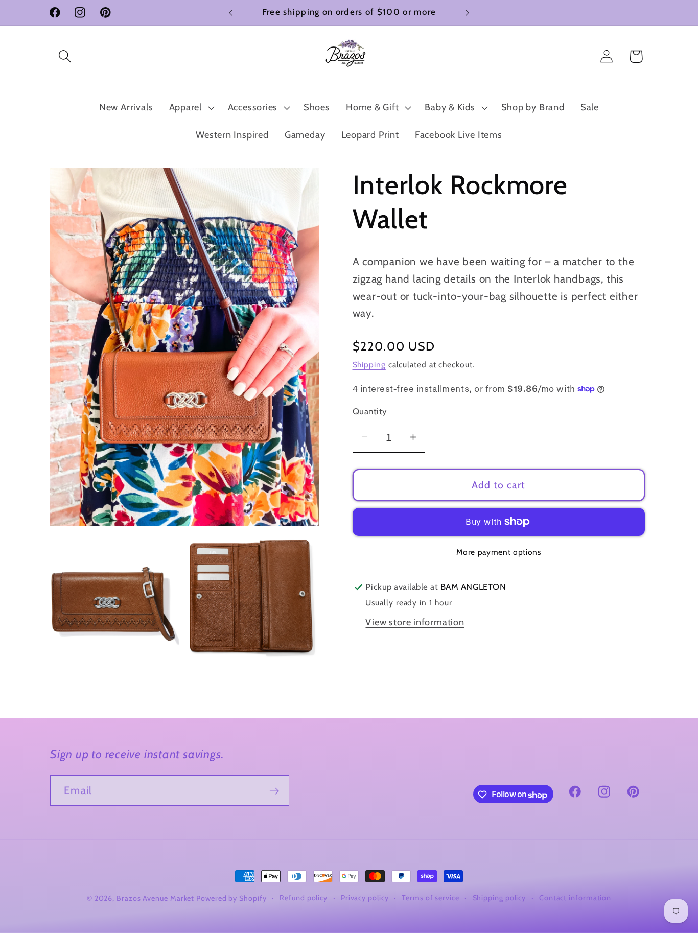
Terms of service (430, 897)
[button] (64, 56)
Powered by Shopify (231, 898)
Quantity (370, 411)
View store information (414, 622)
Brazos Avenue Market (156, 898)
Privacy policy (365, 897)
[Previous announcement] (231, 12)
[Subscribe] (274, 791)
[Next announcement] (467, 12)
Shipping (369, 364)
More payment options (498, 552)
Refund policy (304, 897)
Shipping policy (499, 897)
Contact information (575, 897)
